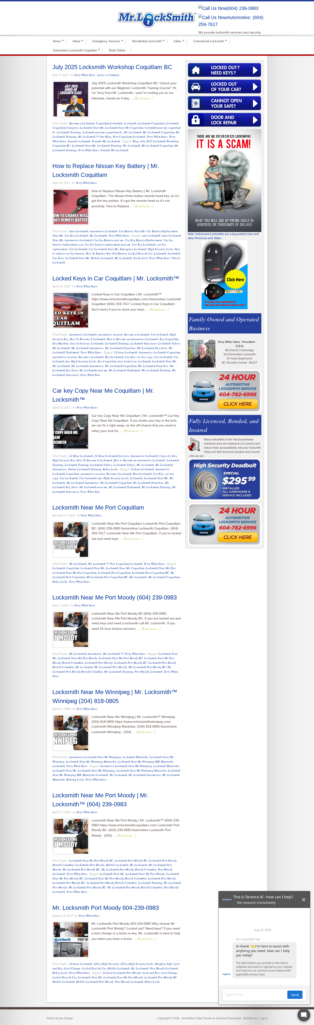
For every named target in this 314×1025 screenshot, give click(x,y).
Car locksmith (159, 334)
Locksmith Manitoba (135, 757)
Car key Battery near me (109, 240)
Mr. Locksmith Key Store (152, 348)
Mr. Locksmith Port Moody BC (147, 667)
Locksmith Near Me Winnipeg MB (138, 761)
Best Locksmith (114, 357)
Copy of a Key (168, 456)
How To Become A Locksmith (87, 339)
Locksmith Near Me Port (161, 568)
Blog (136, 141)
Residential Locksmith (145, 41)
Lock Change (72, 968)
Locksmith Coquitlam (151, 123)
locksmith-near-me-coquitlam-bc (102, 132)
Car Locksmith (78, 249)
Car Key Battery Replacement (143, 240)
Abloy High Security (106, 964)
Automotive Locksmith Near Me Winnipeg (95, 757)
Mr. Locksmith (132, 132)
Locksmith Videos (169, 343)
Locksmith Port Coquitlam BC (150, 573)
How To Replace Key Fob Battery (106, 253)
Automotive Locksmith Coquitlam (73, 50)
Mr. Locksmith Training (156, 370)
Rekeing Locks (75, 779)
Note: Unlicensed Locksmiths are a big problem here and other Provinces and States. (223, 236)
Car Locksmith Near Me (103, 249)
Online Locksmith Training (84, 469)
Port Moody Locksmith (148, 671)
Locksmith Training (69, 132)
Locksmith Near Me (92, 128)
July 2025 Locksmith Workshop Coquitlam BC (112, 67)
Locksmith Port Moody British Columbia (111, 883)
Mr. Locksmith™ (88, 136)
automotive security (110, 334)
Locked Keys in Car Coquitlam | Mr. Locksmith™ (115, 278)
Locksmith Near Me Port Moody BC (121, 658)
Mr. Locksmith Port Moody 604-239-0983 (105, 907)
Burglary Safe (163, 964)
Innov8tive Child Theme (196, 1018)
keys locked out (79, 343)
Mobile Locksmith (102, 258)
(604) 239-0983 (242, 8)
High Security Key (63, 460)
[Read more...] (143, 98)
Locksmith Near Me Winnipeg (96, 770)
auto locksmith (151, 235)
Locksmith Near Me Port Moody (77, 658)
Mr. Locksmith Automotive (87, 348)
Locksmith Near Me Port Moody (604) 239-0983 (114, 597)
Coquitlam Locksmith (109, 123)
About (74, 41)
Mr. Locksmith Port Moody (110, 667)
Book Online (117, 50)
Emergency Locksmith (133, 249)
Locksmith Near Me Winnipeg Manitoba (91, 761)
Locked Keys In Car (140, 253)
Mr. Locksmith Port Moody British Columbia (129, 869)
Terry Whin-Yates (84, 75)
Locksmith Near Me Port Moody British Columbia (115, 878)
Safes (175, 41)
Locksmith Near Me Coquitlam (124, 128)
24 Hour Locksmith (81, 456)
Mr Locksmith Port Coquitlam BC (107, 577)
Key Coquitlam (169, 339)
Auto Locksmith (78, 231)
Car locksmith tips (90, 478)
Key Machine (60, 343)
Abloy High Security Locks (137, 964)
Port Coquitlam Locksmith (129, 136)
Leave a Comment (108, 75)
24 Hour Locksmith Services (111, 456)
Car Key (130, 357)
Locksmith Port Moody (99, 663)
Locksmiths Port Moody (90, 865)
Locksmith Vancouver (143, 343)
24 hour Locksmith (125, 352)
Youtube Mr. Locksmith (106, 141)
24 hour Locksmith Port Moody (122, 973)
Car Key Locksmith (76, 235)
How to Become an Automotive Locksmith (132, 339)
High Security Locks (160, 249)
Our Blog (105, 136)
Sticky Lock (140, 258)
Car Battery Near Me (132, 231)
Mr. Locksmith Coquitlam (158, 132)
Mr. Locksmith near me (93, 370)
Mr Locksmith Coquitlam (112, 15)
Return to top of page (60, 1018)
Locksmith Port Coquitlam (114, 573)
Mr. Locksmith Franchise (120, 348)
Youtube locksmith (79, 141)
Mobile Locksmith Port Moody (95, 982)
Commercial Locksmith (206, 41)
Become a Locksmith (81, 123)
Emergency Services (104, 41)
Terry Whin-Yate (90, 375)
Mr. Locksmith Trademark (124, 370)
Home (55, 41)
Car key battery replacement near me (108, 244)
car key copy (145, 357)
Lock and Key (151, 973)
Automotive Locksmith (103, 231)
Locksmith (130, 123)
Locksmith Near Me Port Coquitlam (98, 507)
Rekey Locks (110, 469)
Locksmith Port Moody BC (130, 663)
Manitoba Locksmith (95, 775)
